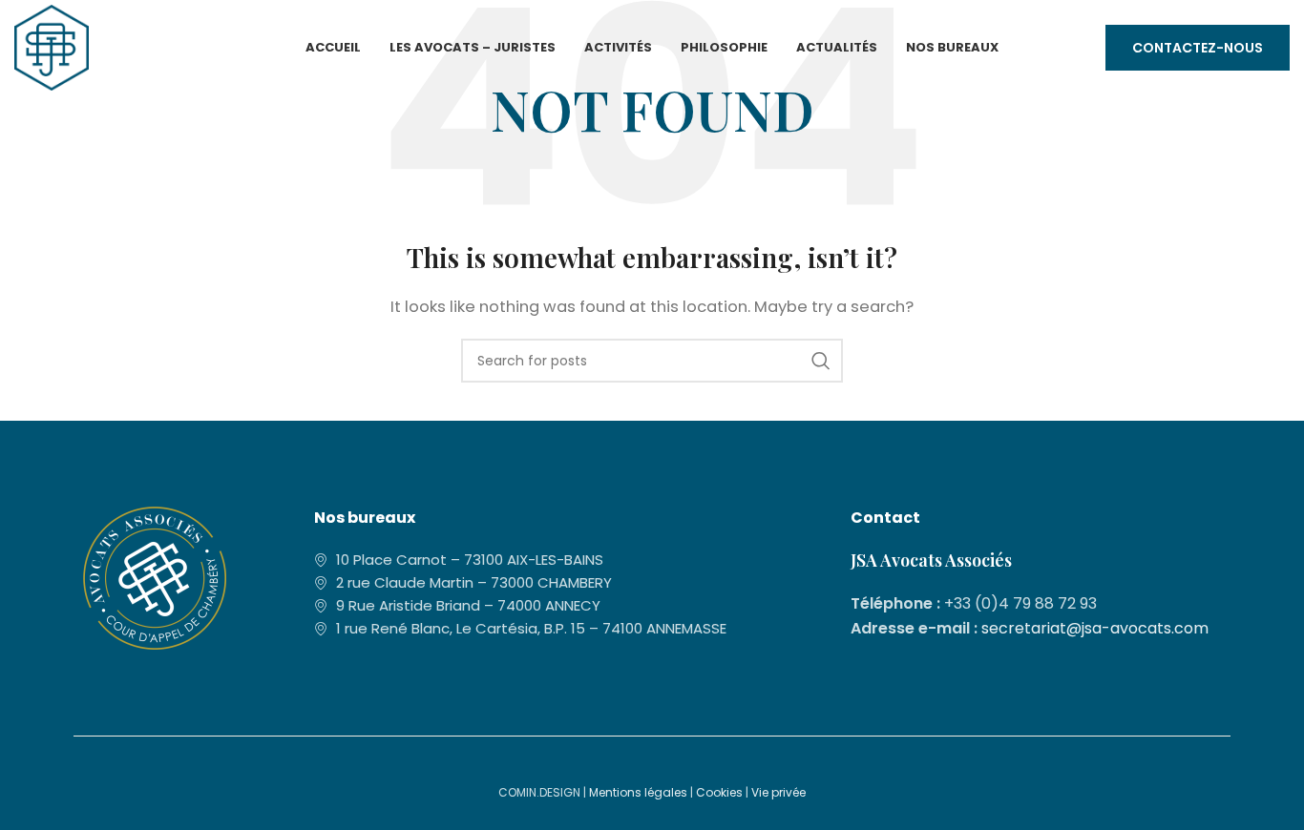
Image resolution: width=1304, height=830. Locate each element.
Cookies (719, 792)
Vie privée (778, 792)
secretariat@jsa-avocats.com (1095, 628)
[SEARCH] (821, 361)
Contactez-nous (1197, 47)
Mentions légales (638, 792)
